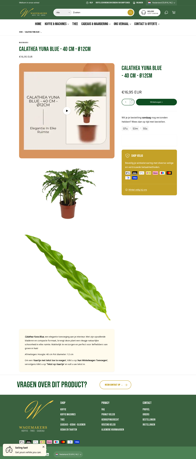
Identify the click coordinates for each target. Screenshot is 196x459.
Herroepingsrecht (110, 419)
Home (21, 32)
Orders (146, 414)
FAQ (103, 409)
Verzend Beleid (108, 424)
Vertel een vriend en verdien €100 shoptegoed (113, 2)
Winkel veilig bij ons (137, 189)
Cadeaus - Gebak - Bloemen (72, 424)
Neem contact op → (114, 384)
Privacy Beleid (108, 414)
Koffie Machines (68, 414)
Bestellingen (149, 419)
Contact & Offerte (145, 24)
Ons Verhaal (121, 24)
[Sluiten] (43, 447)
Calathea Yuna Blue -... (33, 32)
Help (91, 2)
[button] (173, 12)
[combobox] (103, 12)
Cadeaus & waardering (94, 24)
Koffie (63, 409)
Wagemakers (24, 43)
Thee (62, 419)
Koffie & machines (55, 24)
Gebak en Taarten (68, 429)
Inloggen (139, 2)
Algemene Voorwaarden (112, 429)
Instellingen (149, 424)
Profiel (146, 409)
